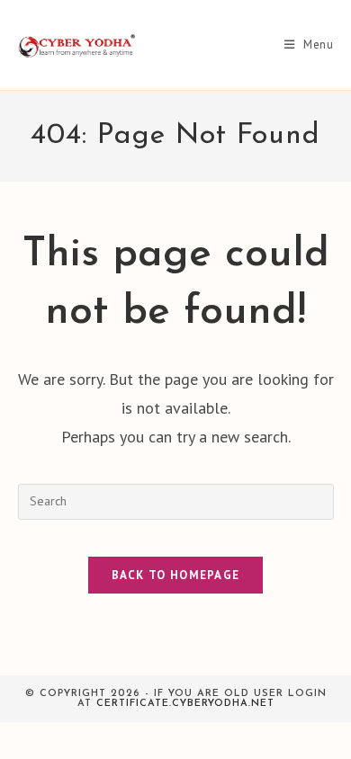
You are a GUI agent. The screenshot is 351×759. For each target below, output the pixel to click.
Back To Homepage (176, 575)
